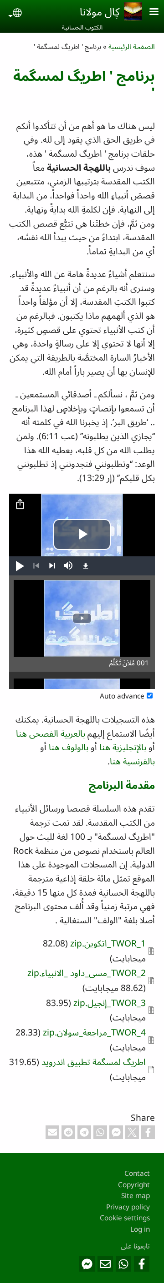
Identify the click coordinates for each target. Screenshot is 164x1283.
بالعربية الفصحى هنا (50, 733)
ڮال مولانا (99, 11)
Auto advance (122, 696)
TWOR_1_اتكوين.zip (108, 943)
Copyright (134, 1184)
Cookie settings (125, 1218)
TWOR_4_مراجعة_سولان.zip (94, 1032)
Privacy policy (128, 1207)
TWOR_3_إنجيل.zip (109, 1002)
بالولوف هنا (68, 747)
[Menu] (148, 12)
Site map (135, 1195)
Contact (137, 1173)
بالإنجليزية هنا (122, 747)
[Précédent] (36, 565)
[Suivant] (52, 565)
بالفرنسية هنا (132, 761)
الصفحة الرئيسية (131, 46)
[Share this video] (20, 504)
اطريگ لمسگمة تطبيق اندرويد (93, 1061)
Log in (140, 1229)
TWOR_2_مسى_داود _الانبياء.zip (86, 972)
